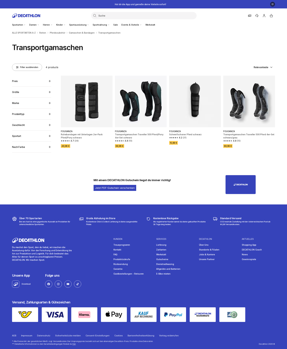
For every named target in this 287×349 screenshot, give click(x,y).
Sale (115, 24)
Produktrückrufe (121, 259)
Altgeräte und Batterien (168, 269)
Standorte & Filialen (209, 249)
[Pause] (272, 4)
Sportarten (18, 24)
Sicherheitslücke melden (68, 335)
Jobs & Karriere (207, 254)
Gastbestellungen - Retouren (128, 273)
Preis (15, 81)
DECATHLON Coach (252, 249)
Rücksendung (120, 264)
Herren (46, 24)
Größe (15, 92)
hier (74, 344)
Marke (15, 103)
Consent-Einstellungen (98, 335)
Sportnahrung (100, 24)
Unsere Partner (207, 259)
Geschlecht (18, 125)
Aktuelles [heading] (248, 239)
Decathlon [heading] (205, 239)
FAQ (115, 254)
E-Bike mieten (163, 273)
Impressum (26, 335)
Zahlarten (161, 249)
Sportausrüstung (78, 24)
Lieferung (161, 245)
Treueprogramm (121, 245)
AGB (14, 335)
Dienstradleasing (165, 264)
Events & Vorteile (130, 24)
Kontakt (117, 249)
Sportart (16, 135)
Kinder (59, 24)
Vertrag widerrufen (169, 335)
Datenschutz (43, 335)
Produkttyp (18, 114)
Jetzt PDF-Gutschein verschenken (115, 187)
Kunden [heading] (117, 239)
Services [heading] (161, 239)
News (245, 254)
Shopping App (249, 245)
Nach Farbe (18, 146)
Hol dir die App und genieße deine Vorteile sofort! (140, 4)
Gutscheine (162, 259)
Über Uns (204, 245)
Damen (33, 24)
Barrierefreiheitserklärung (141, 335)
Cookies (118, 335)
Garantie (117, 269)
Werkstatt (150, 24)
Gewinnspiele (249, 259)
